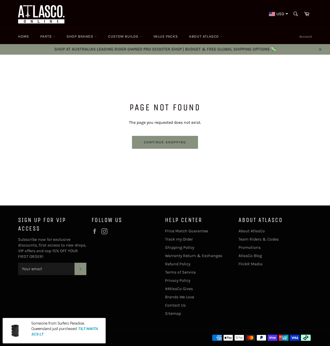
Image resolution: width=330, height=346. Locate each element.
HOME (23, 36)
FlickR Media (250, 263)
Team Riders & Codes (258, 239)
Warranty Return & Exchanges (193, 255)
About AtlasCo (251, 230)
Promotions (249, 247)
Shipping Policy (179, 247)
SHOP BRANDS (80, 36)
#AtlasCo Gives (179, 288)
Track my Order (179, 239)
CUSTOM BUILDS (123, 36)
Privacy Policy (177, 280)
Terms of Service (180, 272)
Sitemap (173, 313)
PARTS (46, 36)
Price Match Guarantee (186, 230)
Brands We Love (179, 296)
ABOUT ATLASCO (204, 36)
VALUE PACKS (165, 36)
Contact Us (175, 305)
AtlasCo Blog (250, 255)
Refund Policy (177, 263)
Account (305, 36)
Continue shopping (165, 142)
